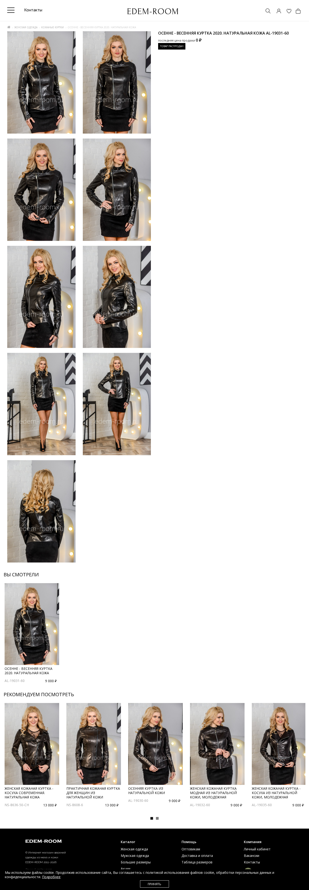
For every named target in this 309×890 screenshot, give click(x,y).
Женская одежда (25, 27)
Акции (125, 868)
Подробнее (51, 877)
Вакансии (251, 855)
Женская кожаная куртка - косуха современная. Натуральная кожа (29, 792)
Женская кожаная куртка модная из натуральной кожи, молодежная (213, 792)
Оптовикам (191, 849)
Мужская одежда (135, 855)
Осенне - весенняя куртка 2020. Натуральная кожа (28, 670)
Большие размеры (136, 862)
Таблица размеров (197, 862)
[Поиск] (266, 11)
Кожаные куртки (52, 27)
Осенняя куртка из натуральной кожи (146, 790)
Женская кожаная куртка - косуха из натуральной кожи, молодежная (276, 792)
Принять (154, 884)
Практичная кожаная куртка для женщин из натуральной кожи (93, 792)
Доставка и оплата (197, 855)
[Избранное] (286, 11)
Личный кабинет (257, 849)
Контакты (252, 862)
